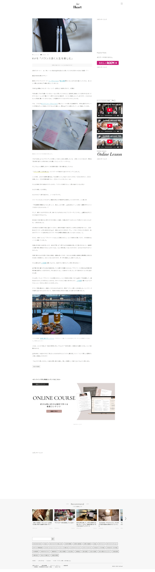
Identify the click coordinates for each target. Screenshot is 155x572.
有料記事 (116, 551)
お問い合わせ (35, 565)
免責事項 (66, 565)
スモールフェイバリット (52, 547)
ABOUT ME (57, 567)
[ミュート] (118, 115)
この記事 (43, 263)
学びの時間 (62, 551)
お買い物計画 (77, 544)
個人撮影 (62, 81)
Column (44, 54)
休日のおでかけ (45, 551)
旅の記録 (85, 551)
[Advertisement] (110, 37)
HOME (34, 560)
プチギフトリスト (76, 547)
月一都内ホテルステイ (105, 551)
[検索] (52, 538)
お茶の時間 (68, 544)
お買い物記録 (87, 544)
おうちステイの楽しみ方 (56, 544)
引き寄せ (71, 551)
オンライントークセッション (49, 103)
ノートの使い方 (64, 547)
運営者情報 (44, 565)
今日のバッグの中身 (99, 547)
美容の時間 (55, 555)
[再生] (99, 115)
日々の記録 (93, 551)
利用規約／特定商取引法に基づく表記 (43, 567)
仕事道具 (36, 551)
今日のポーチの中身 (112, 547)
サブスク (102, 544)
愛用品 (78, 551)
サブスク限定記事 (38, 547)
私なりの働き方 (45, 555)
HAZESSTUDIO (37, 544)
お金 (95, 544)
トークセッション (54, 81)
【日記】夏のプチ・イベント (47, 338)
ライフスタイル (87, 547)
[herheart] (77, 6)
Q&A (46, 544)
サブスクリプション (112, 544)
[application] (110, 110)
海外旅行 (36, 555)
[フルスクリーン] (120, 115)
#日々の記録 (36, 366)
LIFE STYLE (41, 560)
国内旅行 (54, 551)
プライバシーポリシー (55, 565)
